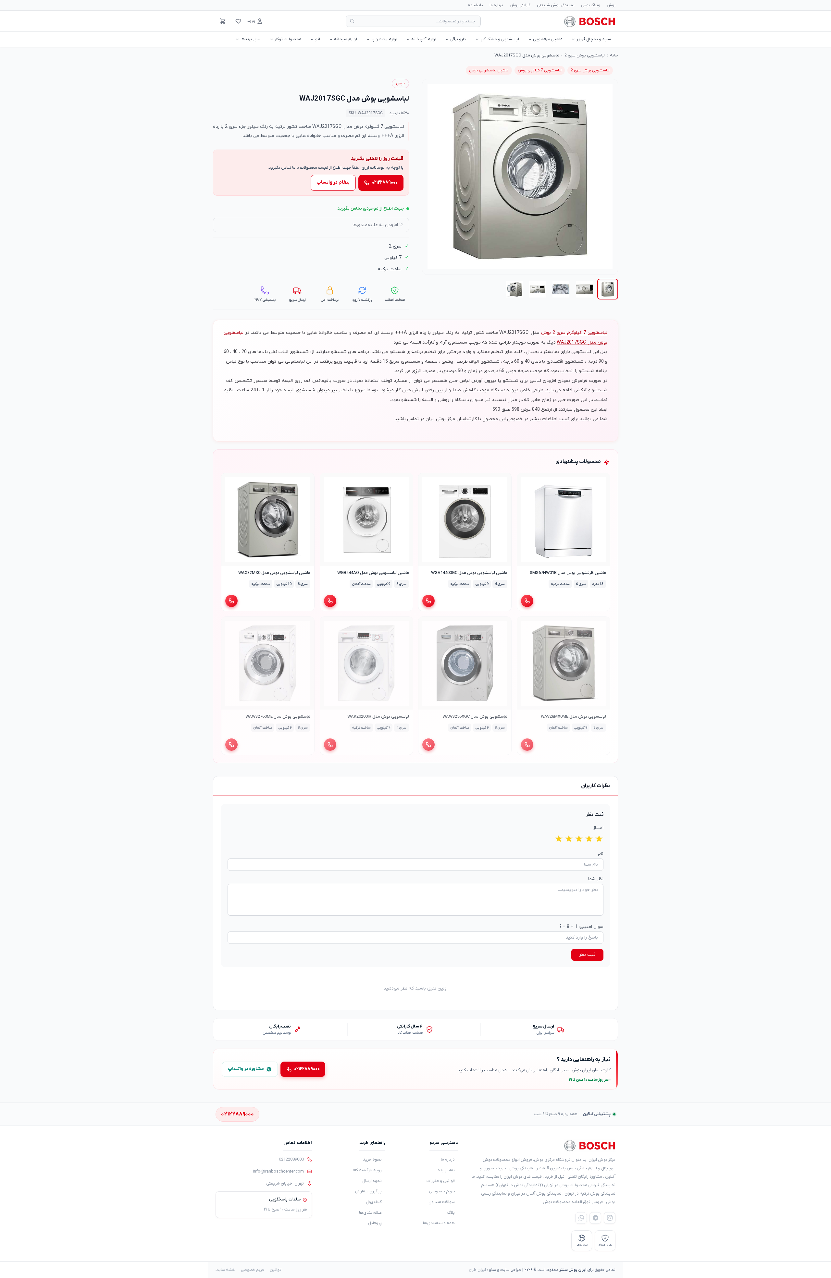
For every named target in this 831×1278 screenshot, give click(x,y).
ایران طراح (477, 1269)
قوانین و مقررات (441, 1181)
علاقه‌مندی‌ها (370, 1212)
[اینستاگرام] (609, 1218)
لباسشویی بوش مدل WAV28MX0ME (573, 716)
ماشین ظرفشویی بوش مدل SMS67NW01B (567, 573)
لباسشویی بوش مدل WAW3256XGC (474, 716)
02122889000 (291, 1159)
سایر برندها (251, 39)
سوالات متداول (441, 1202)
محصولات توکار (288, 39)
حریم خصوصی (442, 1191)
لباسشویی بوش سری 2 (584, 55)
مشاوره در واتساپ (246, 1069)
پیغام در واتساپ (333, 182)
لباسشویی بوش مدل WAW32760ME (277, 716)
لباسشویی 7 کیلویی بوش (540, 70)
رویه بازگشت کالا (367, 1170)
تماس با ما (446, 1170)
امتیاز (598, 828)
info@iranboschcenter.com (278, 1171)
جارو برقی (458, 39)
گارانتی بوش (520, 5)
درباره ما (496, 5)
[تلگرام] (595, 1218)
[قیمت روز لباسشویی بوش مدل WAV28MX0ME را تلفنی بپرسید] (527, 744)
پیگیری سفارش (368, 1191)
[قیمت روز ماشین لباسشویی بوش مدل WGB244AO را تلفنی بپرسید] (330, 601)
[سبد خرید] (223, 21)
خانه (614, 55)
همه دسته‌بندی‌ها (439, 1223)
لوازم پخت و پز (384, 39)
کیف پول (374, 1202)
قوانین (275, 1269)
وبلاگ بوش (590, 5)
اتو (317, 39)
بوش (611, 5)
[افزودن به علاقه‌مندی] (525, 481)
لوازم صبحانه (345, 39)
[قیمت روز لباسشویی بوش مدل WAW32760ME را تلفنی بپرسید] (231, 744)
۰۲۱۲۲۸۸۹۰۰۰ (385, 182)
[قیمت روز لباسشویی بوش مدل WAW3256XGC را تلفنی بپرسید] (428, 744)
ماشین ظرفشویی (548, 39)
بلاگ (451, 1212)
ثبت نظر (587, 955)
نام (600, 854)
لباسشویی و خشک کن (499, 39)
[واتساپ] (581, 1218)
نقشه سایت (226, 1269)
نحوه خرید (372, 1159)
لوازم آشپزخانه (423, 39)
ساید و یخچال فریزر (594, 39)
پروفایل (375, 1223)
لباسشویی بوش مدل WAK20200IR (378, 716)
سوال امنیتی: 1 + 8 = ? (581, 927)
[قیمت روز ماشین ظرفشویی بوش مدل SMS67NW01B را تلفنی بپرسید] (527, 601)
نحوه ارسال (372, 1181)
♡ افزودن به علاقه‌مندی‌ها (378, 225)
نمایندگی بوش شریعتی (556, 5)
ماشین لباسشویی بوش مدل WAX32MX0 (274, 573)
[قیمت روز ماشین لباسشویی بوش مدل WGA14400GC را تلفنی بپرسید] (428, 601)
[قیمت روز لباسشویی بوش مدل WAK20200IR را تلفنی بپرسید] (330, 744)
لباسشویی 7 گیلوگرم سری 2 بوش (574, 333)
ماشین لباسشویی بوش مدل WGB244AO (373, 573)
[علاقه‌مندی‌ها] (238, 21)
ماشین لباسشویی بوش (489, 70)
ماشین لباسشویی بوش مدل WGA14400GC (469, 573)
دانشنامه (475, 5)
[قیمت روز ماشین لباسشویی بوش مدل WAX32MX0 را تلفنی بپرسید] (231, 601)
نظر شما (595, 879)
